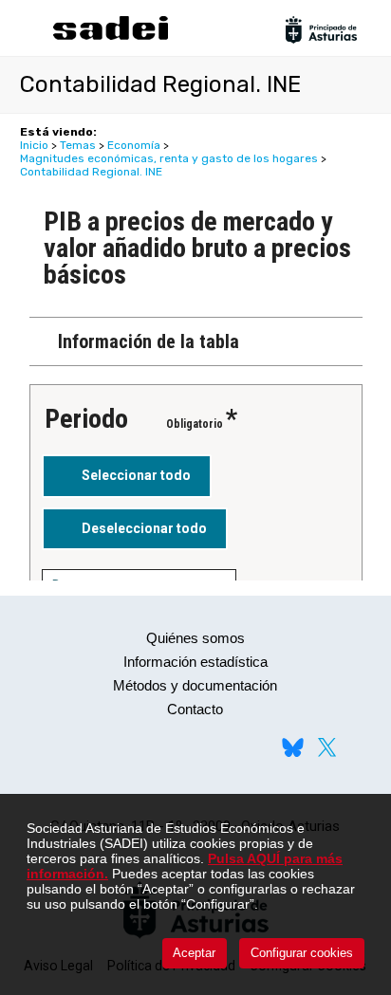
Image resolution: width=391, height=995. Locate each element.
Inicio (34, 145)
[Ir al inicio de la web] (110, 37)
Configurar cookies (302, 953)
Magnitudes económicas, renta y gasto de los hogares (169, 158)
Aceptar (194, 953)
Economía (133, 145)
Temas (78, 145)
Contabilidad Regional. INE (91, 171)
